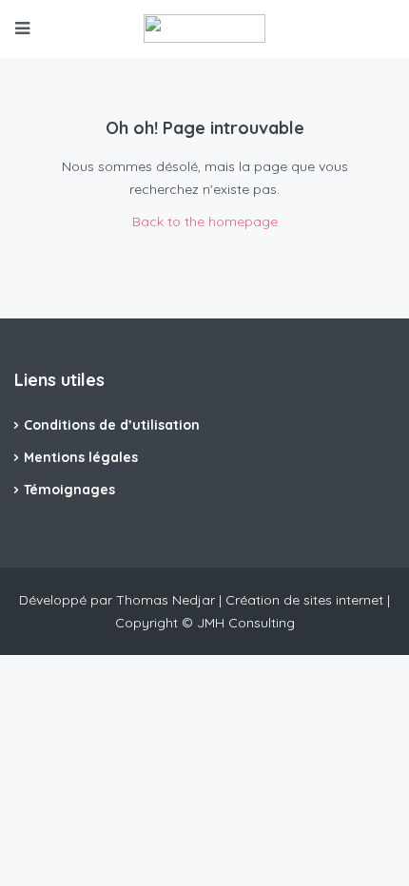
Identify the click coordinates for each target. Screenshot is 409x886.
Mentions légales (81, 457)
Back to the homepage (205, 221)
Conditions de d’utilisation (112, 424)
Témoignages (69, 489)
